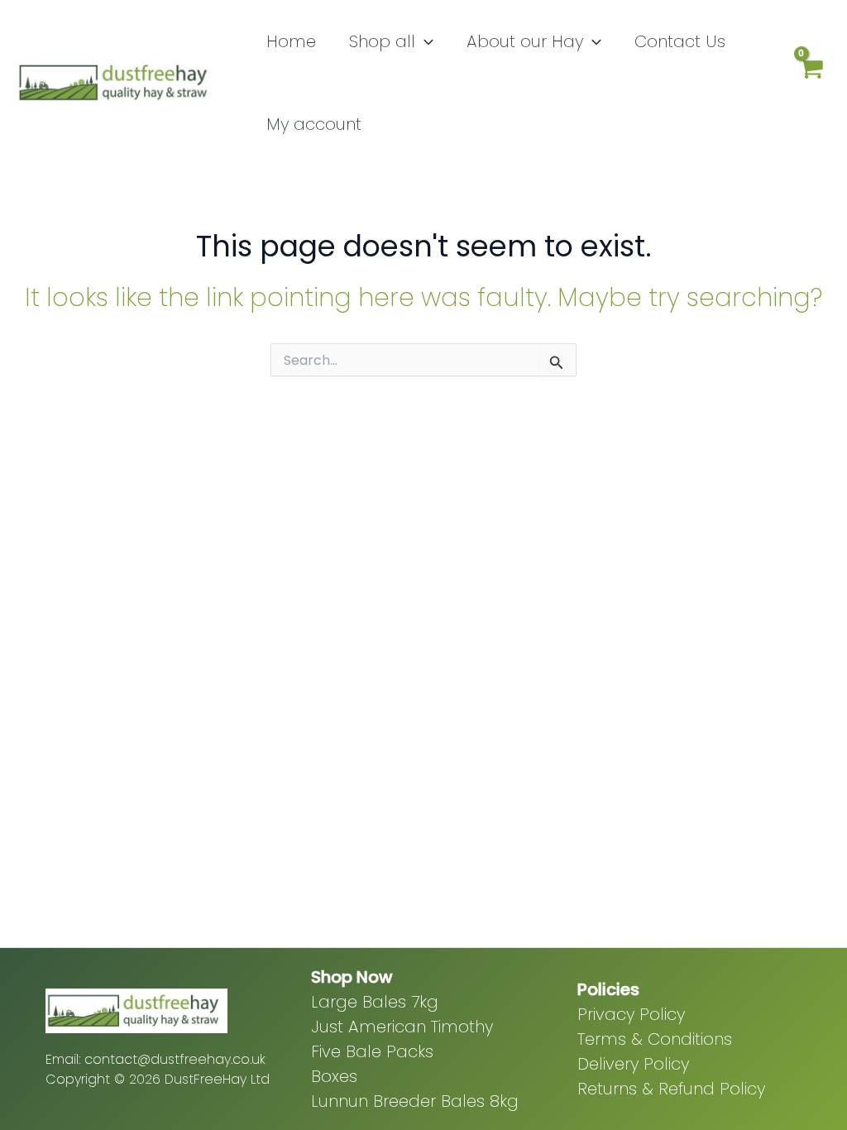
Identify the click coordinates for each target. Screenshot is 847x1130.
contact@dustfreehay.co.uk (175, 1059)
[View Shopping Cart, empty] (810, 83)
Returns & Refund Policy (671, 1088)
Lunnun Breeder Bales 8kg (415, 1101)
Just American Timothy (402, 1026)
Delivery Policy (633, 1063)
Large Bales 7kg (374, 1001)
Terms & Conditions (654, 1039)
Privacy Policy (631, 1014)
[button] (424, 41)
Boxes (334, 1076)
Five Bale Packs (372, 1051)
